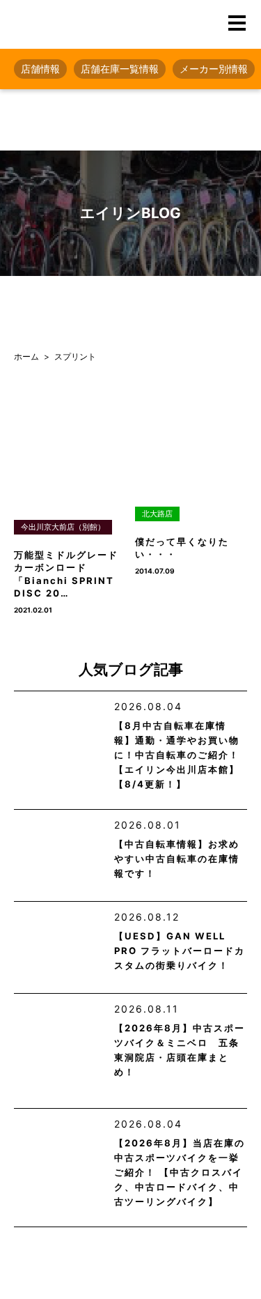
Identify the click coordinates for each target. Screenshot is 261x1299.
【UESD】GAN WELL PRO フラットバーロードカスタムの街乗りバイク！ (179, 950)
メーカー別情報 (214, 69)
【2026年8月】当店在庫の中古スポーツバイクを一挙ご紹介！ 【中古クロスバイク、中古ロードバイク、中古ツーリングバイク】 (179, 1172)
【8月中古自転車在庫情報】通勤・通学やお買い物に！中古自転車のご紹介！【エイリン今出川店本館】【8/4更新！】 (176, 755)
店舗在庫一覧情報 (120, 69)
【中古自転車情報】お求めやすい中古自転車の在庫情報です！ (176, 858)
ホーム (26, 356)
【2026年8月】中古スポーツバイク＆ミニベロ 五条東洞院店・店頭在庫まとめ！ (179, 1049)
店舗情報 (40, 69)
